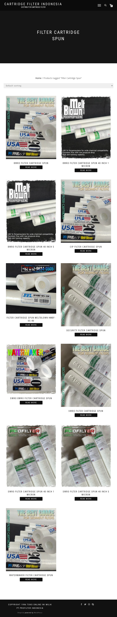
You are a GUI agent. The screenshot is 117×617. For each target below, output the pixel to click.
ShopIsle (21, 613)
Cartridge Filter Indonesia (33, 4)
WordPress (38, 613)
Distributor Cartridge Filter (33, 7)
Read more (31, 167)
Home (38, 78)
